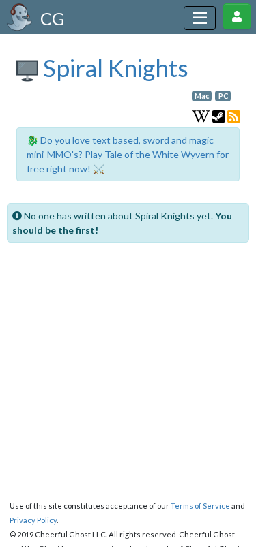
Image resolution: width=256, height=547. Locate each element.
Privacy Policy (33, 520)
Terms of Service (200, 505)
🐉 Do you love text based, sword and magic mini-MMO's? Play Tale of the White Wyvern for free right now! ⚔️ (128, 154)
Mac (202, 96)
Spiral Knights (113, 67)
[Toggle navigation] (200, 18)
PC (223, 96)
